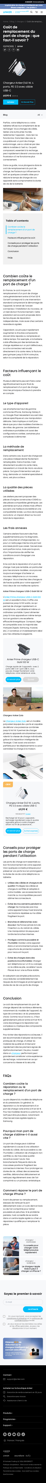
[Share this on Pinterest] (13, 49)
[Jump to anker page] (10, 1451)
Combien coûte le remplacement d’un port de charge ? (21, 229)
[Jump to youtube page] (14, 1434)
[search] (31, 12)
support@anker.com (16, 1379)
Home (5, 21)
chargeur (20, 21)
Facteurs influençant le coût (21, 237)
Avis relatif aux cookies (30, 1471)
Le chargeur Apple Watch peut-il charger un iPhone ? (31, 1268)
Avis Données (8, 1474)
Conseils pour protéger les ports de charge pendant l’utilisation (23, 244)
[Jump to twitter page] (9, 1434)
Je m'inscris (33, 1309)
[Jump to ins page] (18, 1434)
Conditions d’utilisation (32, 1468)
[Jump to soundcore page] (19, 1456)
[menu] (41, 12)
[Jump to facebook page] (5, 1434)
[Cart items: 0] (36, 12)
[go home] (16, 12)
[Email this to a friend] (18, 49)
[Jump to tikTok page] (23, 1434)
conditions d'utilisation (17, 1318)
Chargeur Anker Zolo (16, 721)
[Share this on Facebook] (9, 49)
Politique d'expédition (11, 1465)
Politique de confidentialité (13, 1468)
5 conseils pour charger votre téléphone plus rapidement (31, 1249)
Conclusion (13, 251)
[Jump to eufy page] (31, 1456)
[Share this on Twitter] (5, 49)
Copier (28, 814)
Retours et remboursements (30, 1465)
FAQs (10, 257)
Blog (12, 21)
